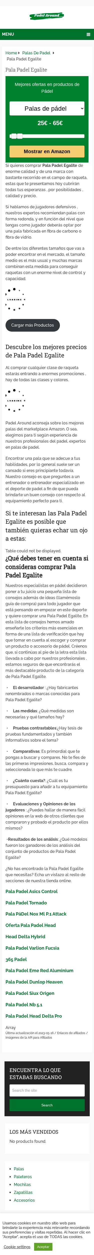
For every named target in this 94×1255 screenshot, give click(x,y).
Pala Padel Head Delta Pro (34, 1016)
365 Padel (16, 959)
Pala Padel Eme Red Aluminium (39, 970)
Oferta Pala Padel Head (31, 925)
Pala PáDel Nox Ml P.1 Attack (36, 914)
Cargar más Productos (32, 325)
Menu (8, 34)
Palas (19, 1169)
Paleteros (23, 1176)
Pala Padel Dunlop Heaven (34, 982)
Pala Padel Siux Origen (30, 993)
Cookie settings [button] (17, 1247)
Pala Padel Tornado (26, 902)
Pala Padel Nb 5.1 (24, 1004)
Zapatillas (23, 1192)
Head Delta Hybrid (25, 936)
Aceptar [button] (43, 1247)
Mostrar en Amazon (47, 151)
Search (47, 1105)
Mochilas (22, 1184)
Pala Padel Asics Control (32, 891)
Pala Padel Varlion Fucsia (32, 948)
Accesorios (24, 1200)
